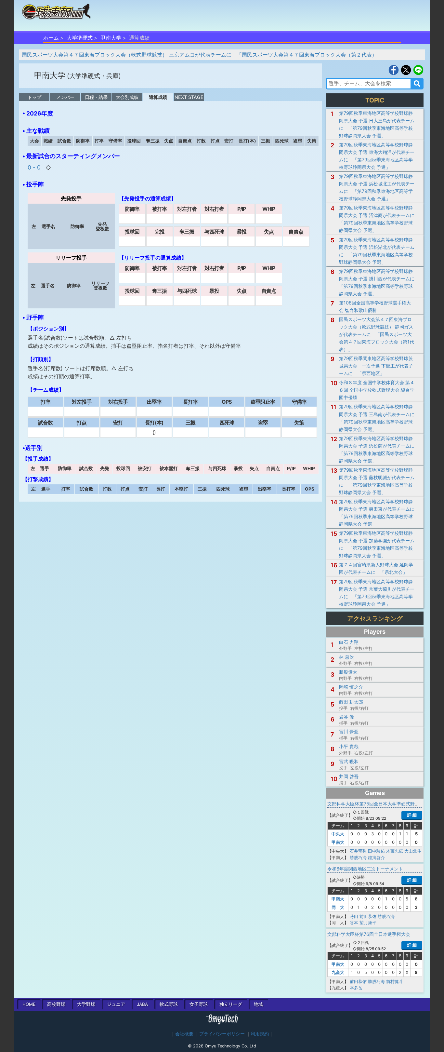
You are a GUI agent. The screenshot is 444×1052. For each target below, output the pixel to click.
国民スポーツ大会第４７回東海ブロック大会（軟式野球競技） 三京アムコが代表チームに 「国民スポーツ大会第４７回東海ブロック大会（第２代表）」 (202, 54)
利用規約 (260, 1033)
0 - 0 (35, 167)
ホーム (51, 37)
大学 (86, 1004)
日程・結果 (96, 97)
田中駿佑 (376, 851)
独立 (230, 1004)
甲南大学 (110, 37)
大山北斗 (412, 851)
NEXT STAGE (189, 97)
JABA (142, 1004)
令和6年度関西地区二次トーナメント (365, 868)
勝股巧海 (358, 857)
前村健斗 (394, 981)
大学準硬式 (80, 37)
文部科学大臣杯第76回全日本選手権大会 (368, 934)
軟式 (169, 1004)
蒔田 (354, 916)
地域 (258, 1004)
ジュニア (116, 1004)
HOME (28, 1004)
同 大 (338, 907)
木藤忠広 (394, 851)
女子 (198, 1004)
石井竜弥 (358, 851)
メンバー (65, 97)
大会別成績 (127, 97)
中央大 (338, 833)
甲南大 (338, 842)
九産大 (338, 972)
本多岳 (356, 987)
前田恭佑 (367, 916)
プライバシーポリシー (222, 1033)
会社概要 (184, 1033)
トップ (34, 97)
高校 (56, 1004)
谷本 (354, 922)
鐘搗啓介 (376, 857)
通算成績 (158, 97)
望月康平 (367, 922)
